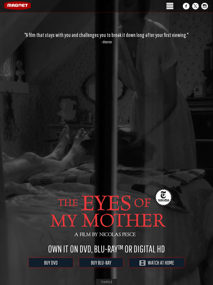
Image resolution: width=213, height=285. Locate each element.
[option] (106, 38)
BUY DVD (51, 262)
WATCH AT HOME (159, 262)
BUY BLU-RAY (101, 262)
